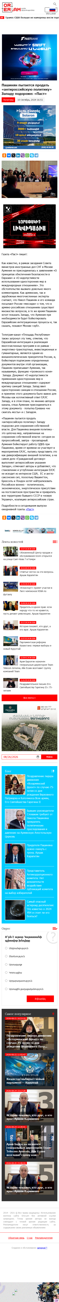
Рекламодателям (44, 1237)
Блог (8, 771)
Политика (8, 99)
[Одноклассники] (4, 155)
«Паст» (30, 509)
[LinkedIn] (18, 155)
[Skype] (32, 155)
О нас (30, 1237)
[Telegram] (36, 155)
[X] (13, 155)
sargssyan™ (42, 1248)
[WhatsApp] (27, 155)
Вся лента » (29, 697)
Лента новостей (12, 541)
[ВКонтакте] (9, 155)
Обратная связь (16, 1237)
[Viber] (23, 155)
